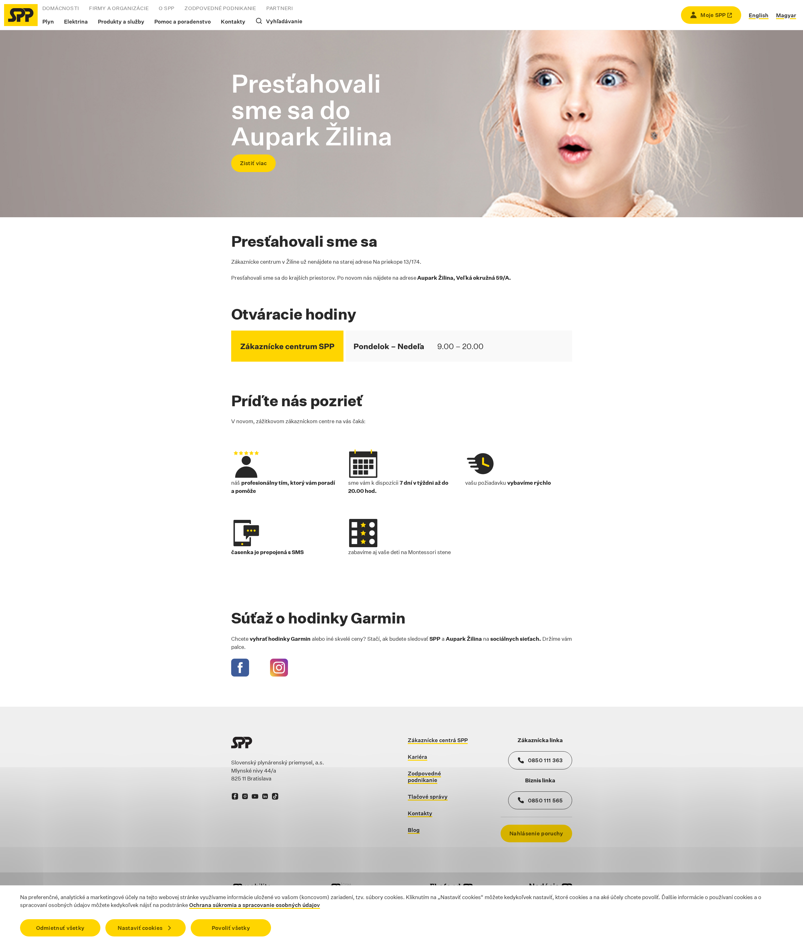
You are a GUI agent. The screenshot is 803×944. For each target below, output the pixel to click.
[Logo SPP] (21, 15)
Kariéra (417, 756)
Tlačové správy (428, 796)
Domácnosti (60, 8)
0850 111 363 (545, 760)
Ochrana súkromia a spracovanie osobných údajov (254, 905)
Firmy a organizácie (119, 8)
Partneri (279, 8)
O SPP (166, 8)
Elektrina (76, 21)
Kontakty (233, 21)
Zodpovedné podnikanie (220, 8)
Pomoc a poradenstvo (182, 21)
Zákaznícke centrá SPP (438, 740)
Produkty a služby (121, 21)
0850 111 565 (545, 800)
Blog (414, 830)
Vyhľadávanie (284, 21)
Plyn (48, 21)
